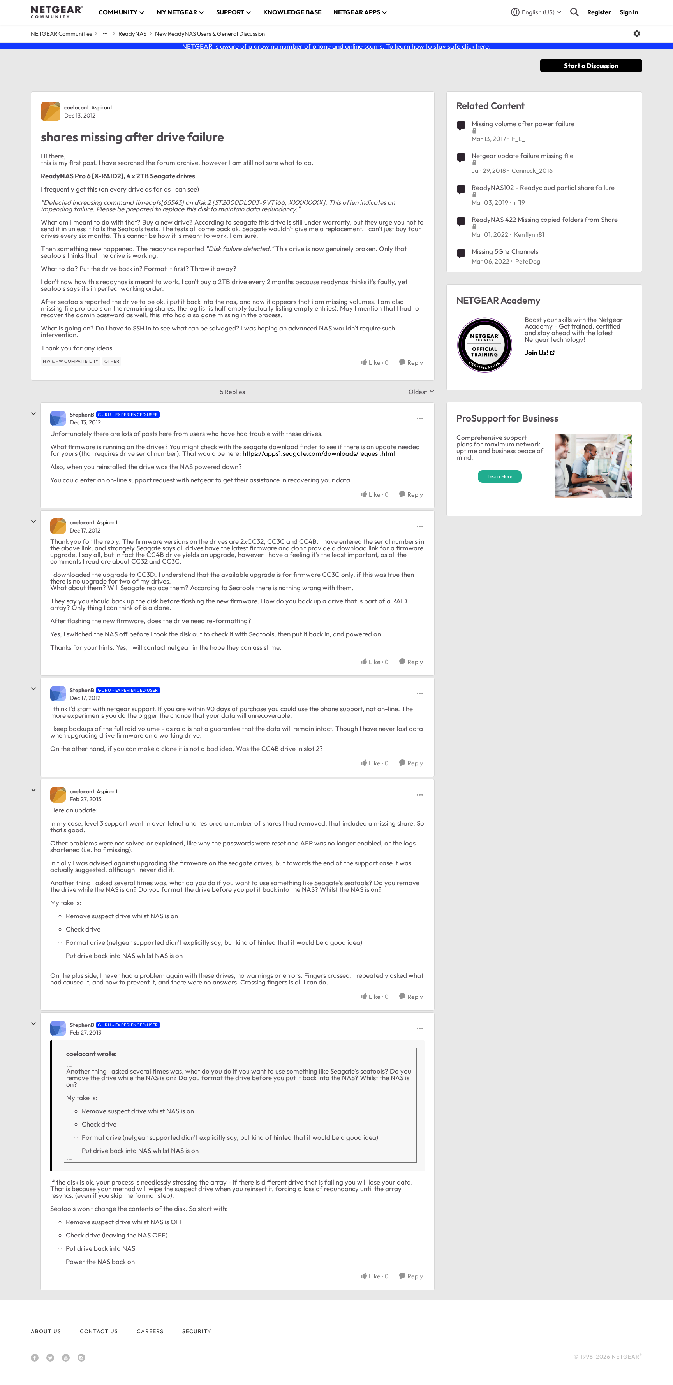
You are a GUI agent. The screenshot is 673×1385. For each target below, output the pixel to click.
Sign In (629, 12)
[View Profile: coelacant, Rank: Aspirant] (50, 111)
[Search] (574, 12)
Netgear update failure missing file (522, 155)
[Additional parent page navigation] (105, 33)
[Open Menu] (636, 33)
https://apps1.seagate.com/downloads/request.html (319, 453)
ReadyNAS (132, 33)
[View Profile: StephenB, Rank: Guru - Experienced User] (58, 418)
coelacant (76, 107)
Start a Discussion (591, 66)
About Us (46, 1331)
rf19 (519, 202)
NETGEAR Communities (61, 33)
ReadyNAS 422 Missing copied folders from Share (545, 219)
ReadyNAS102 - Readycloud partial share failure (543, 187)
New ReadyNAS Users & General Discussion (210, 33)
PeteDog (527, 261)
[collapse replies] (33, 413)
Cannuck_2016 (532, 170)
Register (599, 12)
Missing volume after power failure (523, 124)
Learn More (500, 476)
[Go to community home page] (57, 12)
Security (196, 1331)
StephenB (82, 414)
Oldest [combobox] (422, 391)
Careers (150, 1331)
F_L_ (518, 138)
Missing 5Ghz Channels (505, 251)
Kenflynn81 (529, 234)
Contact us (99, 1331)
